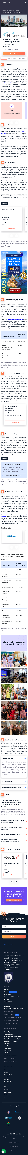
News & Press (7, 994)
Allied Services (7, 1052)
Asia (5, 1086)
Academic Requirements (13, 464)
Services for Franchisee (10, 1061)
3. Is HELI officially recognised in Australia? (11, 828)
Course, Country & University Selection (14, 1038)
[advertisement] (14, 272)
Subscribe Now (14, 936)
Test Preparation (8, 1034)
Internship (6, 1045)
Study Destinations (9, 1067)
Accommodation (7, 781)
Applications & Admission (10, 1041)
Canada (6, 1072)
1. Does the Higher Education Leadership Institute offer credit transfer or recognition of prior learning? (11, 803)
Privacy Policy (14, 1146)
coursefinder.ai (7, 1092)
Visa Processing (8, 1050)
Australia (16, 10)
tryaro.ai (6, 1097)
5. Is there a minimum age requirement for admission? (10, 840)
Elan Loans (6, 1094)
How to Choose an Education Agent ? (13, 1008)
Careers (6, 991)
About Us (6, 989)
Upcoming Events (8, 1014)
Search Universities (9, 1011)
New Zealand (7, 1081)
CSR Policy (6, 999)
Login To (6, 1089)
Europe (5, 1084)
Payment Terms (14, 1150)
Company (6, 986)
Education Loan (8, 1048)
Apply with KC (14, 53)
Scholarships (7, 1043)
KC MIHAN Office (8, 1001)
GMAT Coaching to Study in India (12, 1036)
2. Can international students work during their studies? (12, 821)
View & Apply (15, 422)
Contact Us (7, 1006)
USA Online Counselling (10, 1023)
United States (7, 1070)
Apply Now (11, 228)
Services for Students (10, 1028)
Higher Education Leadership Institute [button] (12, 12)
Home (3, 10)
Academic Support (8, 758)
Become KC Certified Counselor (12, 1017)
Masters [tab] (4, 203)
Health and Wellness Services (11, 787)
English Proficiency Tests (13, 475)
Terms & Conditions (14, 1142)
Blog (5, 1004)
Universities (10, 10)
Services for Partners (10, 1058)
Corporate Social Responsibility (12, 997)
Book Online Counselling (11, 1020)
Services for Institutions (10, 1056)
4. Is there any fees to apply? (10, 834)
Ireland (6, 1077)
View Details (12, 875)
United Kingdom (8, 1074)
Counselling (7, 1031)
